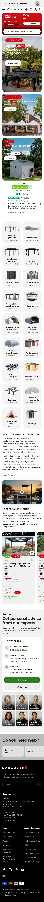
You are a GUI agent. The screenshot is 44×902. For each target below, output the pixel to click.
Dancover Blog (31, 858)
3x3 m (16, 580)
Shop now (13, 63)
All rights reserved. (24, 890)
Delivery (6, 845)
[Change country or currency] (26, 9)
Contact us (29, 837)
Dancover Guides (32, 853)
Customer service (10, 833)
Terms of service (34, 893)
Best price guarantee (7, 850)
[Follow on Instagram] (10, 869)
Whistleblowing (31, 862)
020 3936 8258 (18, 650)
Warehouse (7, 841)
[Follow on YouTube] (22, 869)
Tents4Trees (30, 849)
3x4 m (8, 580)
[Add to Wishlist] (32, 560)
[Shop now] (22, 64)
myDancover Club (32, 841)
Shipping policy (10, 895)
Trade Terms (8, 837)
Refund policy (20, 893)
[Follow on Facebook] (4, 869)
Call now (22, 680)
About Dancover (31, 833)
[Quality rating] (10, 560)
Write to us (22, 687)
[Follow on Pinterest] (16, 869)
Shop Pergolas (8, 475)
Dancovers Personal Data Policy (8, 859)
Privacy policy (7, 893)
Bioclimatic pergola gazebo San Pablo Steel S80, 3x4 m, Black (17, 566)
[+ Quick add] (32, 553)
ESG (26, 845)
